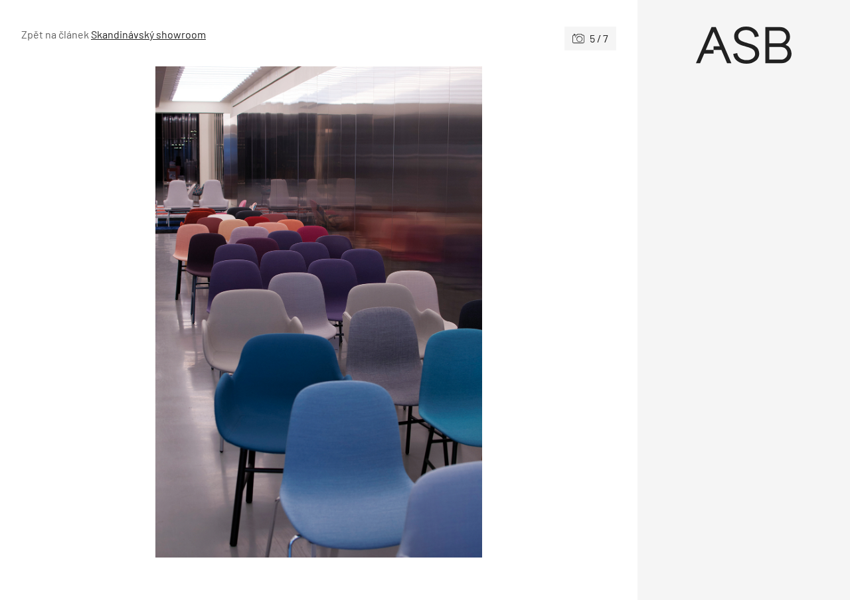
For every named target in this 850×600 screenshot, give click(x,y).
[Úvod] (744, 45)
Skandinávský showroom (148, 34)
